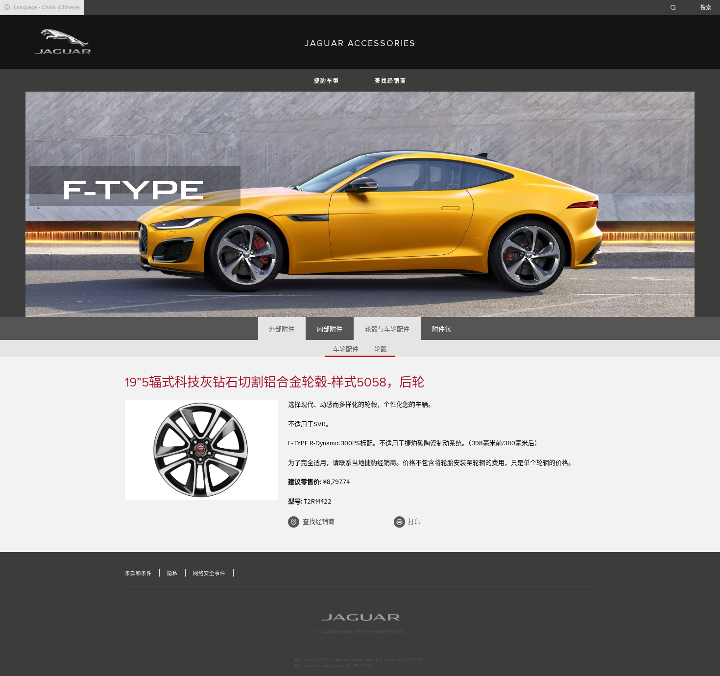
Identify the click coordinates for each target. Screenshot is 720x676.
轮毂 (380, 349)
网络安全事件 (209, 574)
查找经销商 (391, 81)
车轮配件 (346, 349)
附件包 (441, 329)
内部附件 (329, 329)
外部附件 (281, 329)
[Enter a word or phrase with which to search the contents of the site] (693, 7)
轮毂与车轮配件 (387, 329)
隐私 (172, 574)
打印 (414, 522)
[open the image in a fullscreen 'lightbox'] (201, 450)
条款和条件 (138, 574)
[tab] (282, 328)
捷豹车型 (326, 81)
